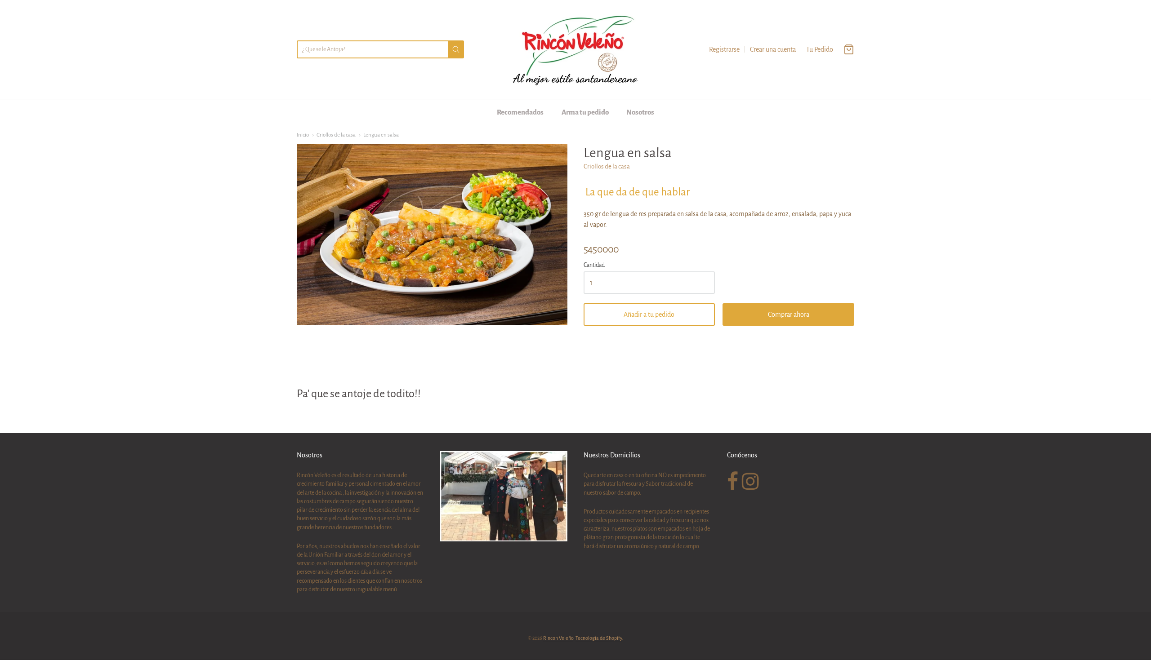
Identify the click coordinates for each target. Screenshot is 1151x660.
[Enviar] (456, 49)
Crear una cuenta (773, 49)
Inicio (303, 135)
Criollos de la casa (336, 135)
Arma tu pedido (585, 112)
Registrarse (724, 49)
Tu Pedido (819, 49)
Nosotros (640, 112)
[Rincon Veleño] (575, 49)
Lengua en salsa (381, 135)
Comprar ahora (788, 314)
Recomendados (520, 112)
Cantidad (594, 265)
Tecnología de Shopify (599, 638)
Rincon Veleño (558, 638)
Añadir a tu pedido (649, 314)
